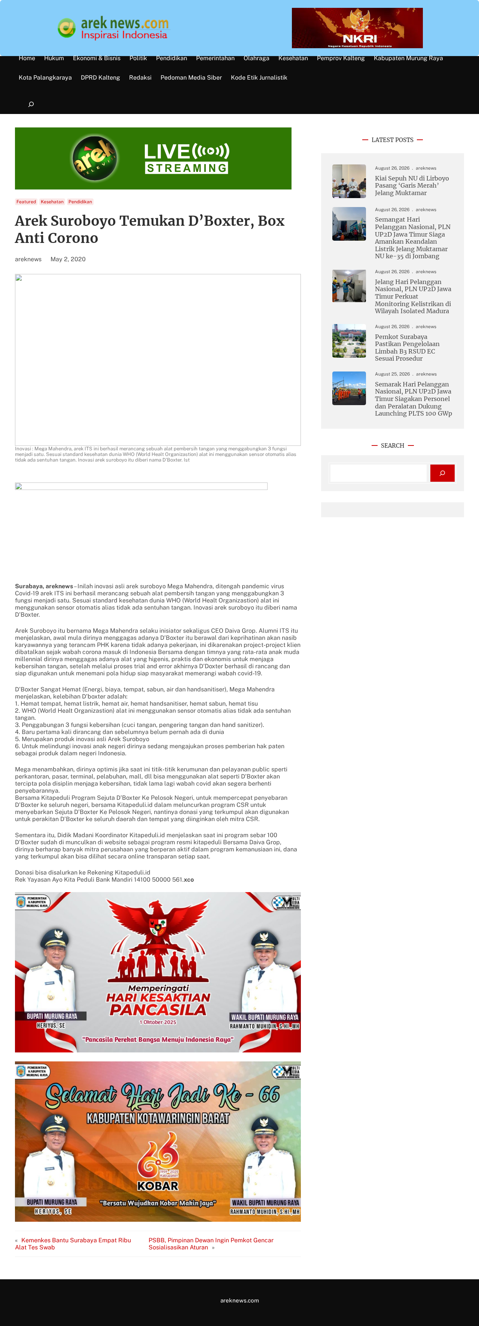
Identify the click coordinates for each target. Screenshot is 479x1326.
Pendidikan (80, 201)
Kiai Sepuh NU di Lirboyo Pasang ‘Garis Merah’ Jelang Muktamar (412, 186)
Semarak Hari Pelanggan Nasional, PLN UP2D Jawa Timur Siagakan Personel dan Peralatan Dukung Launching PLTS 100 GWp (413, 399)
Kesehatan (52, 201)
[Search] (442, 473)
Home (27, 58)
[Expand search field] (31, 104)
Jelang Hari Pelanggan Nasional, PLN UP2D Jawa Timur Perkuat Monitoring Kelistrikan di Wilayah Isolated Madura (413, 296)
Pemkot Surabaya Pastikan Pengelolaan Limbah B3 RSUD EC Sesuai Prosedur (407, 348)
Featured (26, 201)
